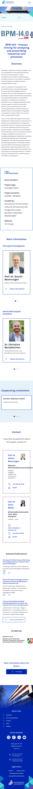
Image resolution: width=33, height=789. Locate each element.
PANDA (8, 726)
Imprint (10, 770)
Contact (3, 17)
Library (8, 720)
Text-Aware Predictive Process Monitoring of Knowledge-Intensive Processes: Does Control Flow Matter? (16, 562)
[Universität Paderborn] (16, 782)
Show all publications (17, 619)
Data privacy (21, 770)
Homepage (9, 224)
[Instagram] (8, 737)
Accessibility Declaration (16, 776)
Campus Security (17, 759)
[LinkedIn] (19, 737)
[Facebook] (14, 737)
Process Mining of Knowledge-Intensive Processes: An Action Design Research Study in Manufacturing (15, 581)
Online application (12, 718)
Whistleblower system (16, 773)
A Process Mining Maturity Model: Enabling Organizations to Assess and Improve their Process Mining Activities (15, 603)
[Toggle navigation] (19, 17)
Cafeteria (9, 715)
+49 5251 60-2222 (17, 761)
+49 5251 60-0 (16, 756)
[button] (15, 301)
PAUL (7, 723)
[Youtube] (24, 737)
